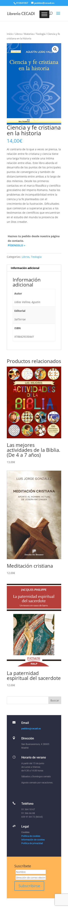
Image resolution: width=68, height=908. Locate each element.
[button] (55, 49)
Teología (40, 34)
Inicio (10, 34)
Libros (18, 34)
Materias (29, 34)
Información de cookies (33, 839)
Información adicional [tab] (25, 268)
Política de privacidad (32, 843)
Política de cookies (30, 836)
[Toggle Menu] (44, 14)
